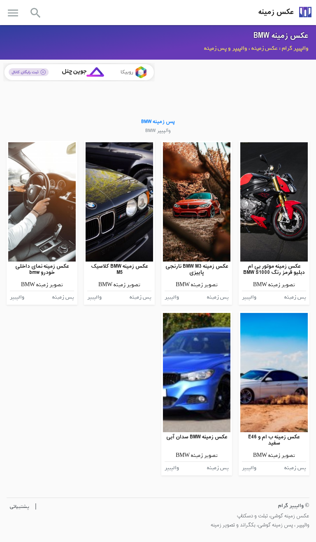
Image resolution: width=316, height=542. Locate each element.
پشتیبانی (19, 506)
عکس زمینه (276, 12)
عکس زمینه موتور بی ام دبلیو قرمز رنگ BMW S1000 (274, 269)
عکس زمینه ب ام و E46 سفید (274, 440)
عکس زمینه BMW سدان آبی (197, 437)
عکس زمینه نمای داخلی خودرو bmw (42, 269)
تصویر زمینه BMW (274, 284)
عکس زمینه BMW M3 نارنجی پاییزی (196, 269)
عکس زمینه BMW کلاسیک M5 (119, 269)
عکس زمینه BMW (281, 35)
